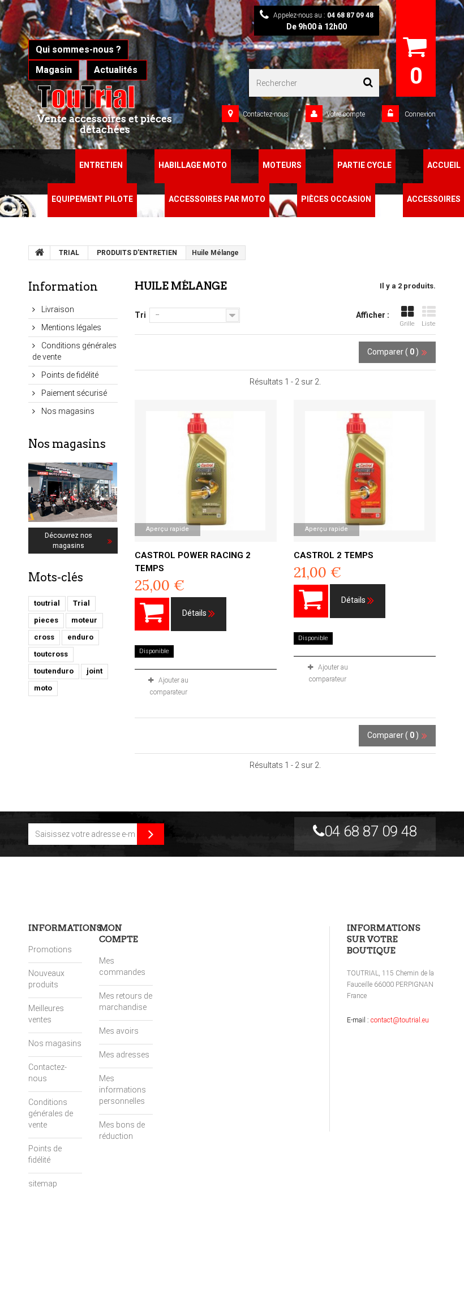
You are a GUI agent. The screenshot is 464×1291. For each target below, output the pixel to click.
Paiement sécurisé (73, 393)
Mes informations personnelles (122, 1090)
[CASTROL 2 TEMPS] (365, 471)
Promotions (50, 949)
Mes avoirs (119, 1030)
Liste (429, 323)
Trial (81, 603)
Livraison (57, 309)
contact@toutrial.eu (400, 1020)
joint (94, 671)
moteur (84, 620)
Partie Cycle (364, 165)
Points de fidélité (69, 374)
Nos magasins (67, 411)
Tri (140, 314)
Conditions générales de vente (50, 1113)
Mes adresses (124, 1054)
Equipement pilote (92, 199)
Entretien (101, 165)
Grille (407, 323)
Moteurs (282, 165)
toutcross (51, 654)
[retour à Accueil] (39, 253)
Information (63, 286)
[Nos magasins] (73, 492)
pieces (46, 620)
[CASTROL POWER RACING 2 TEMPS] (206, 471)
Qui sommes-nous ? (78, 49)
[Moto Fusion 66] (104, 97)
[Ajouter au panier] (152, 614)
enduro (80, 637)
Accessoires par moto (217, 199)
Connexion (419, 114)
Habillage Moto (192, 165)
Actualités (117, 69)
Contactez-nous (266, 114)
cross (44, 637)
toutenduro (54, 671)
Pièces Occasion (336, 199)
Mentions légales (70, 327)
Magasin (54, 69)
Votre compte (345, 114)
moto (43, 688)
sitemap (42, 1183)
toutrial (47, 603)
